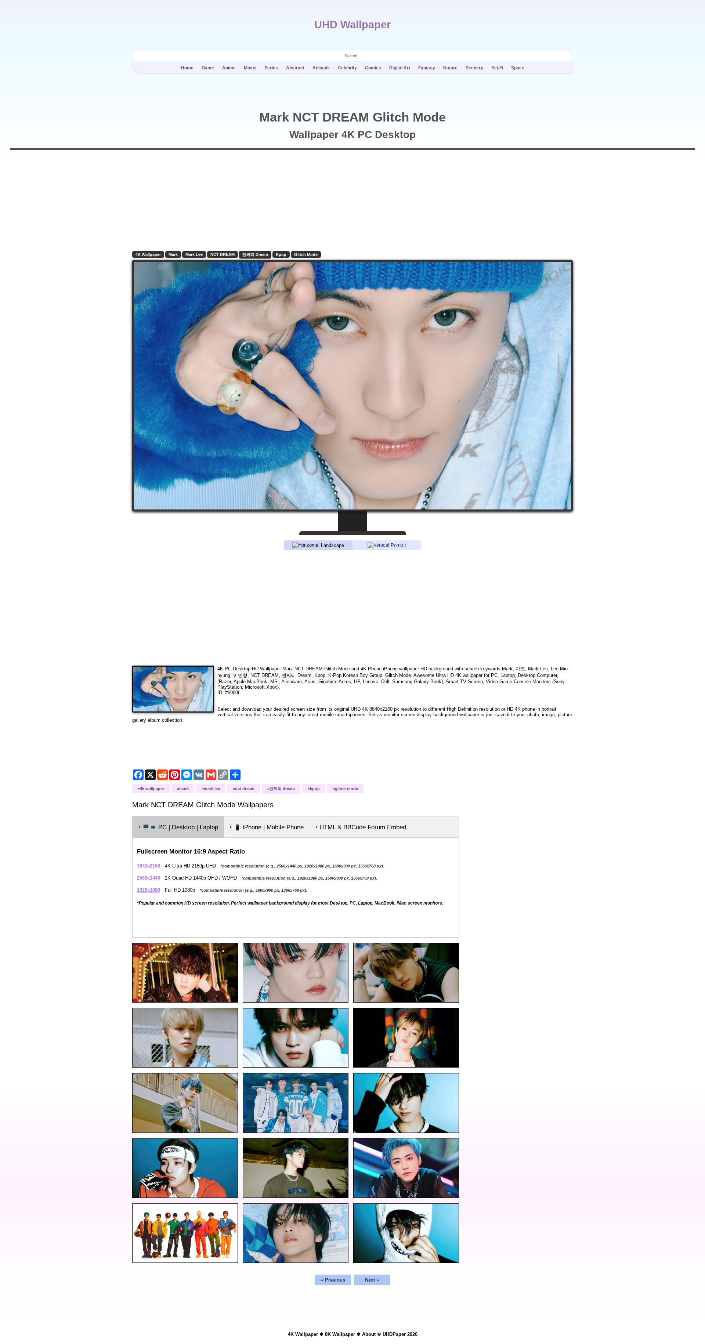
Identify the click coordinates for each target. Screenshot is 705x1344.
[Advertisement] (352, 607)
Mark (173, 254)
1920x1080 (148, 890)
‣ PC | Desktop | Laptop (178, 827)
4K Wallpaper (148, 254)
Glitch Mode (306, 254)
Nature (450, 67)
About (369, 1334)
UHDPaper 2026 (400, 1334)
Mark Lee (194, 254)
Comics (373, 67)
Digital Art (399, 67)
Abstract (295, 67)
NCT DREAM (222, 254)
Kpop (281, 254)
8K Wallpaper (340, 1334)
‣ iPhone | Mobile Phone (267, 827)
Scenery (474, 67)
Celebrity (347, 67)
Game (208, 67)
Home (187, 67)
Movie (250, 67)
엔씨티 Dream (255, 254)
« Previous (333, 1280)
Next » (372, 1280)
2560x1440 (148, 878)
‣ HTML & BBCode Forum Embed (360, 827)
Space (517, 67)
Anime (229, 67)
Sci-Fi (497, 67)
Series (271, 67)
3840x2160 (148, 866)
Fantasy (426, 67)
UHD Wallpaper (352, 24)
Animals (321, 67)
